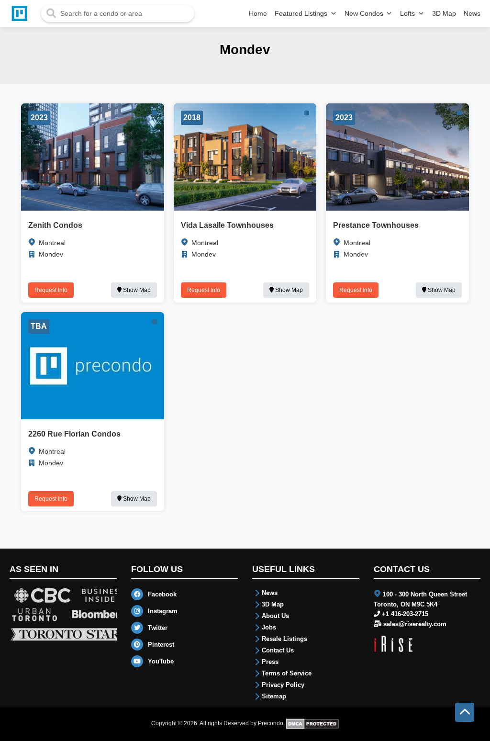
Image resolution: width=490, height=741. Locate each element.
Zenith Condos (55, 225)
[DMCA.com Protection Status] (312, 723)
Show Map (136, 290)
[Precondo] (21, 13)
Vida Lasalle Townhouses (227, 225)
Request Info (50, 290)
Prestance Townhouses (376, 225)
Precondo (270, 723)
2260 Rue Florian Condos (74, 434)
